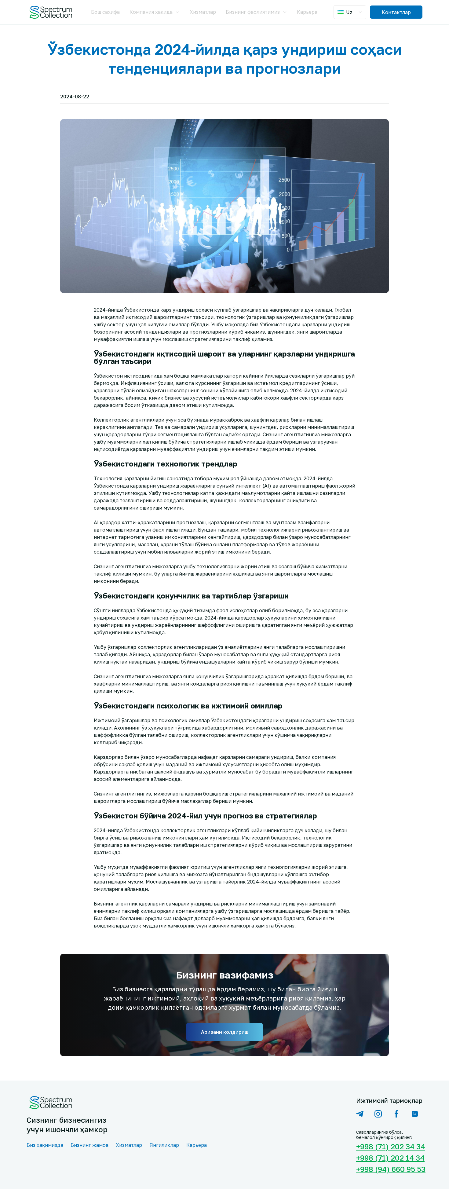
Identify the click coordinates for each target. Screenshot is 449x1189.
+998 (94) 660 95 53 (389, 1169)
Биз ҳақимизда (45, 1145)
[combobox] (350, 12)
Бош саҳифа (105, 12)
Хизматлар (203, 12)
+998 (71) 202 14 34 (389, 1157)
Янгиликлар (164, 1145)
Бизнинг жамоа (89, 1145)
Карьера (307, 12)
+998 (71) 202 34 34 (389, 1146)
